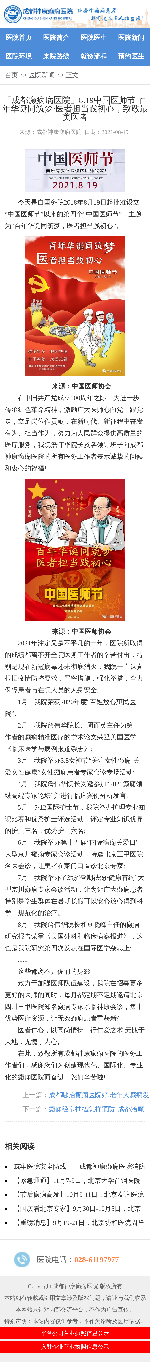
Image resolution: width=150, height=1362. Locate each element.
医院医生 (94, 37)
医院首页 (19, 37)
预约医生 (131, 56)
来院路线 (56, 56)
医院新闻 (131, 37)
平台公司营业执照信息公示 (75, 1333)
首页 (11, 75)
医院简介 (56, 37)
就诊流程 (94, 56)
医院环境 (19, 56)
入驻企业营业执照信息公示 (75, 1347)
